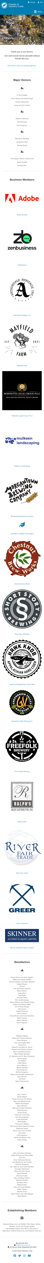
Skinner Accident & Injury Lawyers (22, 948)
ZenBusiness (22, 265)
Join (41, 2)
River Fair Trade (22, 873)
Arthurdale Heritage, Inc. (22, 315)
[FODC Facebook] (15, 1256)
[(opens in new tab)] (22, 198)
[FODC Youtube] (29, 1256)
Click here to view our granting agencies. (22, 66)
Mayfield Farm (22, 365)
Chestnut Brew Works (22, 584)
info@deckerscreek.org (23, 1245)
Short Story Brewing (22, 634)
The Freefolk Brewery (22, 771)
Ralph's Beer (22, 822)
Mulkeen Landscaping (22, 466)
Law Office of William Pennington (22, 534)
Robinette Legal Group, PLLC (22, 416)
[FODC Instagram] (25, 1256)
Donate (32, 2)
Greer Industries (22, 923)
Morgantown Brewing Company (22, 516)
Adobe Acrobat (22, 215)
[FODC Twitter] (20, 1256)
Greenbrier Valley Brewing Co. (22, 721)
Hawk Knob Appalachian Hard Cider (22, 684)
